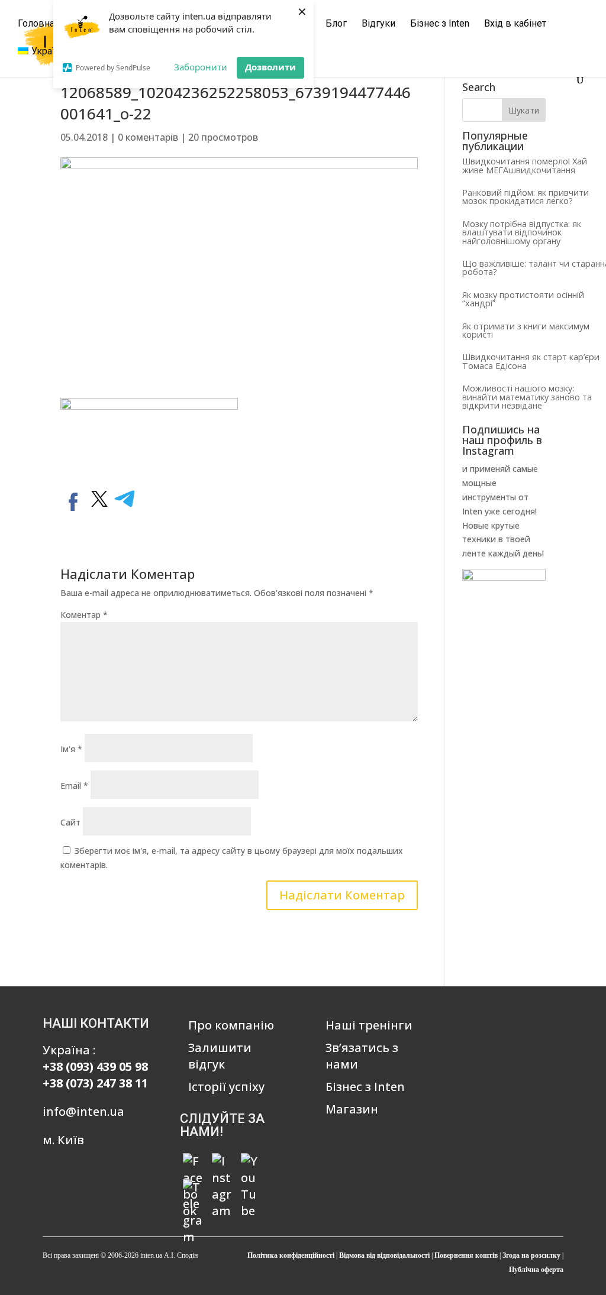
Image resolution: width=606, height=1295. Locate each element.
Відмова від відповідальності (384, 1255)
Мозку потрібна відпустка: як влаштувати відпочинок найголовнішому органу (521, 232)
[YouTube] (251, 1163)
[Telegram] (193, 1189)
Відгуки (378, 24)
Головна (36, 24)
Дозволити (270, 67)
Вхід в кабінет (515, 24)
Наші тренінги (368, 1025)
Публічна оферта (536, 1269)
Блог (336, 24)
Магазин (351, 1109)
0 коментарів (148, 137)
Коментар (84, 614)
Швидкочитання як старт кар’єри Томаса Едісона (530, 361)
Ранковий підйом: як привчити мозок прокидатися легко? (525, 196)
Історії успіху (226, 1087)
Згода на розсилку (531, 1255)
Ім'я (71, 749)
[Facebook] (193, 1163)
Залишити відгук (220, 1056)
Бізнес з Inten (439, 24)
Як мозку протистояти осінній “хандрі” (523, 299)
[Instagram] (222, 1163)
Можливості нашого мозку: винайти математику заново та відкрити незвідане (527, 397)
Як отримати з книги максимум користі (525, 330)
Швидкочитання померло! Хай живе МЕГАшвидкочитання (524, 165)
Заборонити (200, 67)
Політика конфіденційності (290, 1255)
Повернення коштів (466, 1255)
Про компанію (231, 1025)
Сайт (70, 822)
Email (74, 785)
